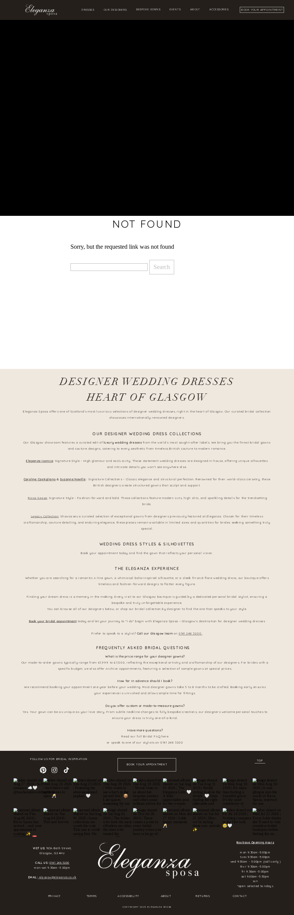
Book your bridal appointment (53, 621)
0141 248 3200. (191, 634)
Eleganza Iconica (39, 461)
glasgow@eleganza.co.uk (57, 877)
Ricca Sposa (37, 498)
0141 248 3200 (59, 863)
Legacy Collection (45, 516)
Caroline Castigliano (40, 479)
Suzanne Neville (73, 479)
